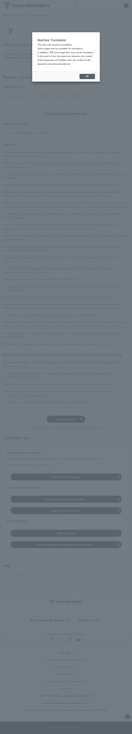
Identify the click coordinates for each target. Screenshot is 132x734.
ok (87, 76)
